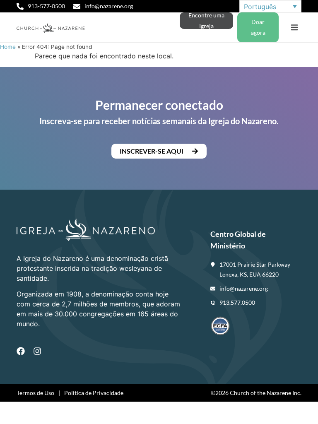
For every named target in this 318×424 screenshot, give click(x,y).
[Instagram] (37, 351)
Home (8, 46)
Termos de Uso (35, 392)
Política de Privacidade (93, 392)
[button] (294, 27)
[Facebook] (21, 351)
